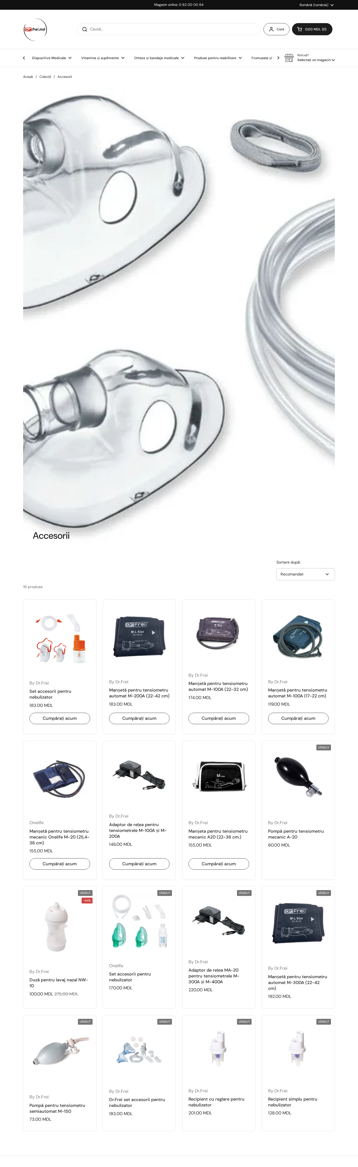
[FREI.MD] (35, 29)
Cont (280, 29)
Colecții (45, 76)
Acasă (28, 76)
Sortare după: (288, 562)
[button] (312, 29)
